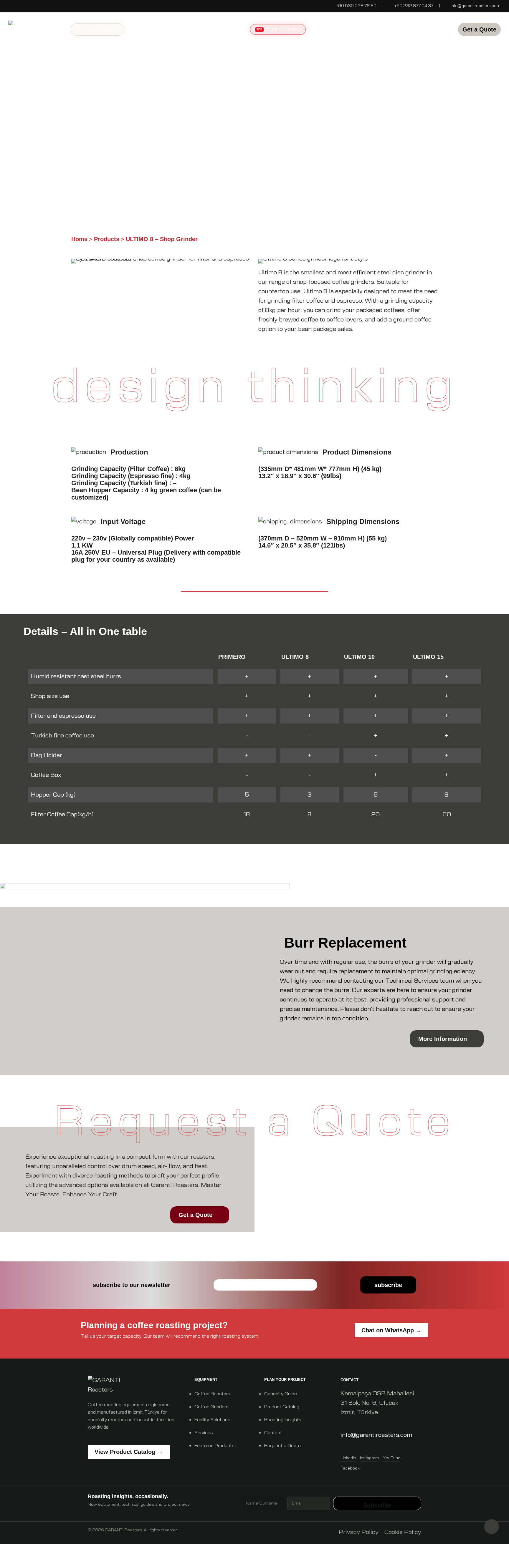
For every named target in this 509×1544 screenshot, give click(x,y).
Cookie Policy (402, 1532)
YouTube (391, 1458)
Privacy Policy (359, 1532)
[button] (97, 150)
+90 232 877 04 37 (413, 6)
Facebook (350, 1468)
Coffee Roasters (212, 1394)
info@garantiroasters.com (475, 6)
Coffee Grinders (211, 1407)
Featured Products (214, 1446)
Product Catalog (281, 1407)
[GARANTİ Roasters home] (133, 1385)
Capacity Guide (280, 1394)
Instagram (369, 1458)
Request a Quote (282, 1446)
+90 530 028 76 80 (355, 6)
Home (79, 239)
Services (203, 1433)
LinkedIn (348, 1458)
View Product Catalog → (129, 1452)
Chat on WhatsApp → (391, 1330)
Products (106, 239)
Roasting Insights (282, 1420)
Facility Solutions (212, 1420)
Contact (273, 1433)
